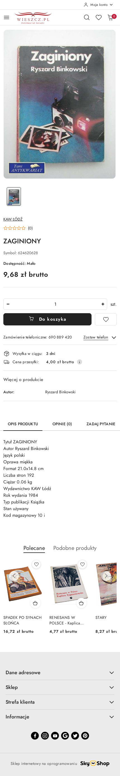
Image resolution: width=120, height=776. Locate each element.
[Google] (65, 736)
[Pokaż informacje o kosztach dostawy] (79, 362)
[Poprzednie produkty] (14, 576)
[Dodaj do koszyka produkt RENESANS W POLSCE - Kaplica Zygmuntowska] (81, 603)
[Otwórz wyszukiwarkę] (87, 17)
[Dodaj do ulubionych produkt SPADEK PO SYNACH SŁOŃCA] (36, 564)
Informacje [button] (17, 716)
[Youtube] (55, 736)
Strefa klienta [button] (20, 702)
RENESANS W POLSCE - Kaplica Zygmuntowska (64, 620)
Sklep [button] (12, 687)
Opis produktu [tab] (23, 424)
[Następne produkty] (106, 576)
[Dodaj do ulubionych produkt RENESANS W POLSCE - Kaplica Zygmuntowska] (82, 564)
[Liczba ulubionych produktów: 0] (98, 17)
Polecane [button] (34, 548)
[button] (18, 228)
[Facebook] (35, 736)
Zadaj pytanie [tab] (101, 424)
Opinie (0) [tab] (62, 424)
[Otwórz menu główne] (6, 17)
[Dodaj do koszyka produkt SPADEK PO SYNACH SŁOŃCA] (35, 603)
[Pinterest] (85, 736)
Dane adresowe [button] (23, 672)
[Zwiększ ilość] (103, 304)
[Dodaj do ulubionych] (106, 319)
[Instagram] (45, 736)
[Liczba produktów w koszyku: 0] (110, 17)
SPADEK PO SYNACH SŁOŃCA (22, 620)
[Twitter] (75, 736)
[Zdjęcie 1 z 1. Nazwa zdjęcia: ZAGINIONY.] (13, 196)
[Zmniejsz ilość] (8, 304)
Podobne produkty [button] (75, 548)
